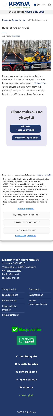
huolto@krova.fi (11, 274)
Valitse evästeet (26, 230)
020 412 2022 (14, 270)
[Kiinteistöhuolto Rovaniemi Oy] (27, 5)
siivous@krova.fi (11, 277)
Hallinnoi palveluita (26, 208)
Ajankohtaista (19, 20)
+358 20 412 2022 (35, 12)
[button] (4, 4)
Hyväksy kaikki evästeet (26, 214)
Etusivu (6, 20)
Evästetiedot (20, 235)
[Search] (49, 5)
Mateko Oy (40, 83)
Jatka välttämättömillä (27, 222)
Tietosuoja (31, 235)
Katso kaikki (44, 175)
